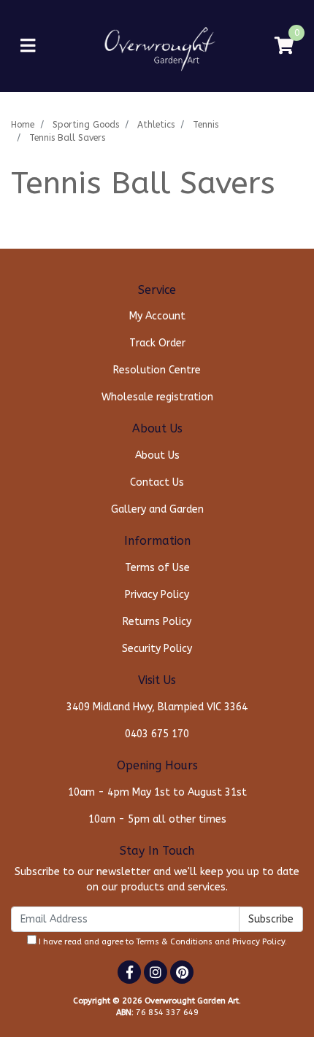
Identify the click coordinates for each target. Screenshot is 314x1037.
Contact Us (157, 482)
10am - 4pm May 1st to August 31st (157, 792)
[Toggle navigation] (28, 46)
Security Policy (157, 648)
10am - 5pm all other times (157, 819)
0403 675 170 (157, 734)
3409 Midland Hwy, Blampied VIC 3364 (157, 707)
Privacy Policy (157, 595)
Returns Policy (157, 621)
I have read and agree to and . (162, 942)
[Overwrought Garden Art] (157, 45)
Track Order (157, 343)
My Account (157, 316)
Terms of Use (157, 568)
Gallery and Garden (157, 509)
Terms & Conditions (174, 942)
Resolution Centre (157, 370)
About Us (157, 455)
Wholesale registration (157, 397)
